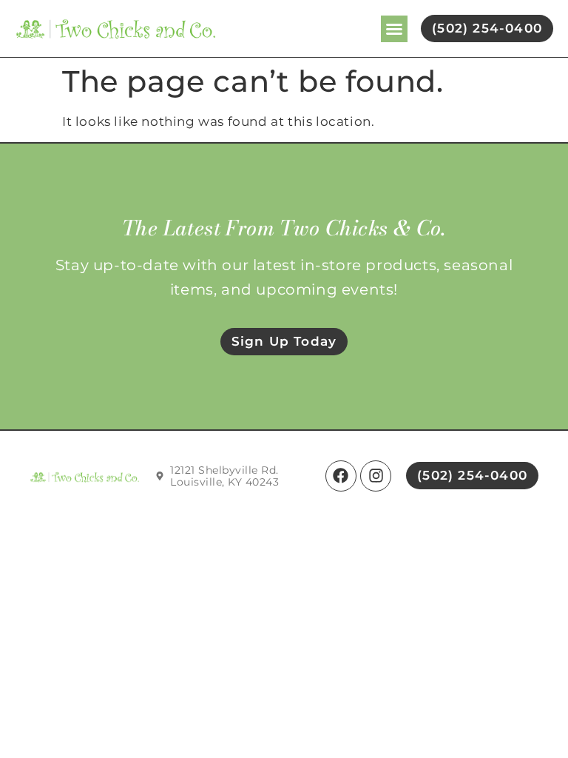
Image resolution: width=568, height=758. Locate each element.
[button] (394, 29)
